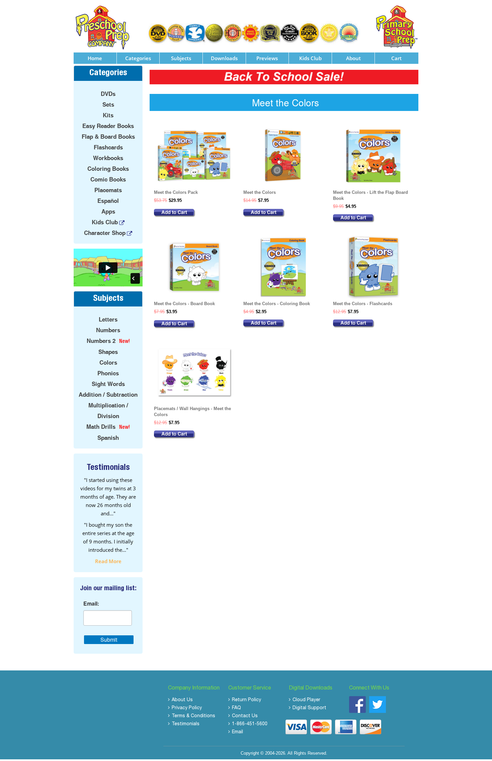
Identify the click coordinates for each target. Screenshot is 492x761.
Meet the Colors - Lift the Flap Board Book (370, 195)
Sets (108, 104)
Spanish (108, 437)
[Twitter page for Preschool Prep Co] (377, 704)
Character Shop (105, 233)
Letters (108, 319)
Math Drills (100, 426)
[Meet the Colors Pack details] (194, 213)
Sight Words (108, 384)
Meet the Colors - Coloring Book (276, 303)
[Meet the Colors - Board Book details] (194, 324)
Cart (396, 58)
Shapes (108, 352)
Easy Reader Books (108, 126)
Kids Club (310, 58)
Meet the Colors (259, 192)
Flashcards (108, 147)
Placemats (108, 190)
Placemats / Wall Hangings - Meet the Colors (192, 411)
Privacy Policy (187, 708)
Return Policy (246, 700)
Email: (91, 603)
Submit (108, 639)
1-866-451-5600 (249, 724)
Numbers (108, 330)
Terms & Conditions (193, 716)
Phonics (108, 373)
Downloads (224, 58)
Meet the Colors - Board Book (184, 303)
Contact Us (245, 716)
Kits (108, 115)
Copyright (250, 753)
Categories (138, 58)
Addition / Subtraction (108, 394)
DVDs (108, 94)
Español (108, 201)
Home (95, 58)
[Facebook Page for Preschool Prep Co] (357, 704)
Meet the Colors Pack (176, 192)
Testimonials (185, 724)
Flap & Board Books (108, 136)
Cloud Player (306, 700)
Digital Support (309, 708)
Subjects (181, 58)
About (353, 58)
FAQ (236, 708)
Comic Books (108, 179)
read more (108, 561)
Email (237, 732)
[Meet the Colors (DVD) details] (283, 213)
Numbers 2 (101, 341)
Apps (108, 211)
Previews (267, 58)
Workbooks (108, 158)
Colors (108, 362)
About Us (182, 700)
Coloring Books (108, 168)
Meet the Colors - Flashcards (362, 303)
